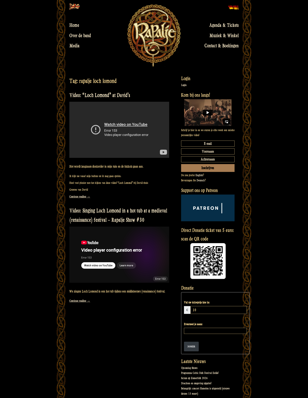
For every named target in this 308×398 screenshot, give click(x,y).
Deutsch (201, 180)
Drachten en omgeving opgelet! (196, 383)
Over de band (80, 35)
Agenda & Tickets (224, 25)
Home (74, 25)
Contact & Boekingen (221, 46)
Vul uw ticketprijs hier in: (197, 302)
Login (184, 85)
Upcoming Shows (189, 368)
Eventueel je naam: (193, 324)
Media (74, 46)
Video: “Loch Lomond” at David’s (99, 95)
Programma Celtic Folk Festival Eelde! (200, 373)
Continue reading (79, 196)
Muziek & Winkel (224, 35)
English (199, 175)
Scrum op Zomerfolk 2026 (194, 378)
